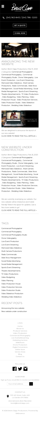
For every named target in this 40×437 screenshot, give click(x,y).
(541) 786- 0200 (29, 17)
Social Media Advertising (22, 89)
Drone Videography (25, 77)
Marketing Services (20, 340)
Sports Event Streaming (28, 91)
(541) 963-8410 (14, 401)
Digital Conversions (20, 347)
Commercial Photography (11, 75)
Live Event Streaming (24, 80)
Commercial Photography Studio (14, 235)
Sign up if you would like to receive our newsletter (20, 380)
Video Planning (23, 97)
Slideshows (20, 342)
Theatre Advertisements (10, 94)
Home (20, 326)
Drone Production (20, 345)
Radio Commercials (19, 86)
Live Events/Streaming (20, 338)
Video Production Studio (10, 103)
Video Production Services (27, 100)
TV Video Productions (30, 94)
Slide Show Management (11, 258)
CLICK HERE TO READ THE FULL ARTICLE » (19, 136)
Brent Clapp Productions (17, 411)
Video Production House (11, 284)
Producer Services (20, 331)
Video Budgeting (9, 97)
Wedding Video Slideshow (21, 105)
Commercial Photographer (22, 72)
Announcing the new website (18, 63)
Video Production (20, 333)
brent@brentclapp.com (20, 403)
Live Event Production (10, 241)
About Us (20, 328)
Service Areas (20, 352)
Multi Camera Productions (11, 251)
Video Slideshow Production (12, 294)
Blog (20, 354)
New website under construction (16, 148)
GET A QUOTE (19, 25)
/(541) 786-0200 (25, 401)
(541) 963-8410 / (14, 17)
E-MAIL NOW (20, 33)
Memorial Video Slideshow (11, 83)
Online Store (20, 349)
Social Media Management (11, 264)
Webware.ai (20, 413)
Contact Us (20, 356)
